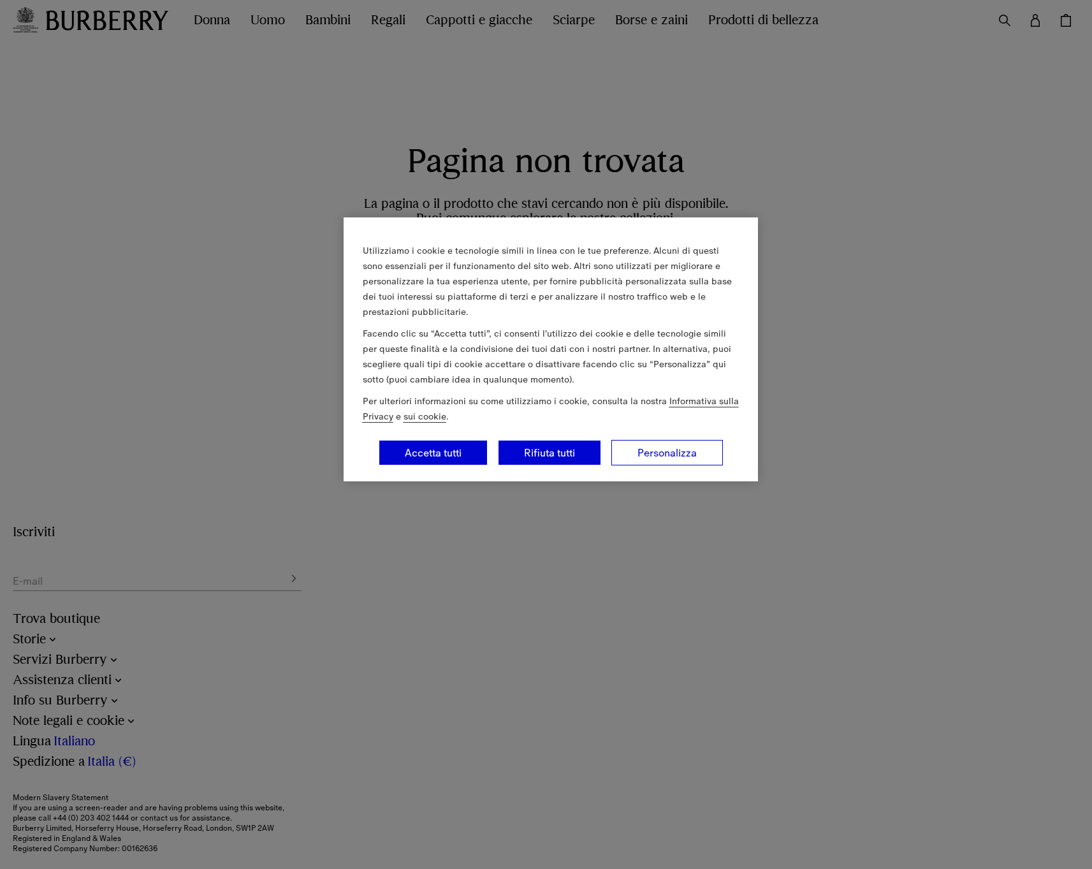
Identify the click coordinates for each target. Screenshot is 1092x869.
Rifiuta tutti (549, 452)
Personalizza (667, 452)
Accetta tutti (433, 452)
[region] (551, 349)
